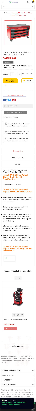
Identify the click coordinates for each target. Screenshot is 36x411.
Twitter (9, 100)
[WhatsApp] (32, 403)
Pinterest (14, 100)
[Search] (32, 6)
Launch (28, 81)
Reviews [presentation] (18, 164)
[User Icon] (29, 2)
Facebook (5, 100)
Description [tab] (18, 151)
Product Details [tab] (18, 157)
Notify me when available (15, 112)
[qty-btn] (19, 74)
